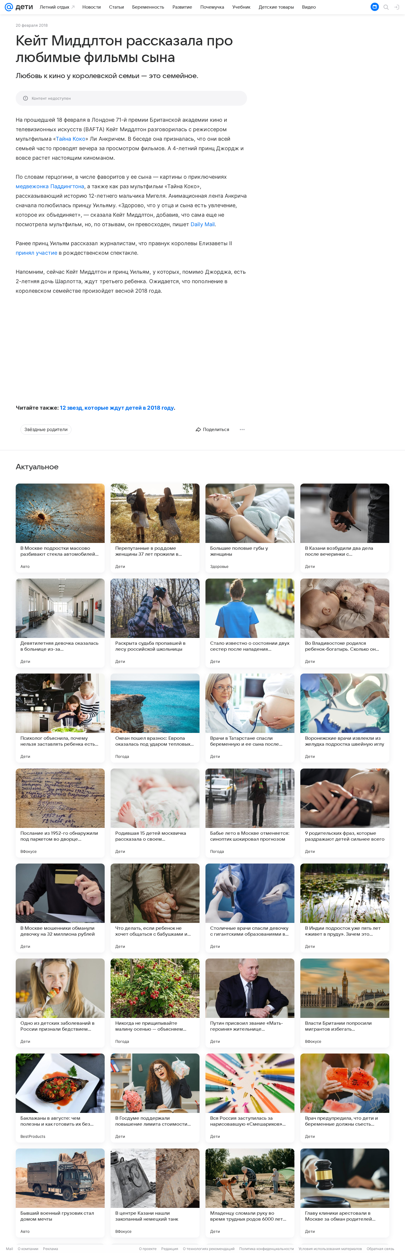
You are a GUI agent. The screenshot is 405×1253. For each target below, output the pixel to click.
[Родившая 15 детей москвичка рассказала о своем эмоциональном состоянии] (155, 813)
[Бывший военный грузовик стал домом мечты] (60, 1193)
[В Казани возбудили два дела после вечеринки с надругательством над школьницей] (344, 528)
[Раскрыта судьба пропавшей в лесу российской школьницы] (155, 623)
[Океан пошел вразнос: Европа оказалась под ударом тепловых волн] (155, 718)
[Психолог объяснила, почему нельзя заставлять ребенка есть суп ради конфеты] (60, 718)
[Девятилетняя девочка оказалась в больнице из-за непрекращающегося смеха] (60, 623)
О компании (28, 1248)
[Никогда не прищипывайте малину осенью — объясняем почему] (155, 1003)
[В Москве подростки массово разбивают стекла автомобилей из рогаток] (60, 528)
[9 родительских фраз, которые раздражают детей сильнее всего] (344, 813)
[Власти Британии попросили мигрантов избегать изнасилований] (344, 1003)
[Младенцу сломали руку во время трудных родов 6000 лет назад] (249, 1193)
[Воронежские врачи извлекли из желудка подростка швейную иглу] (344, 718)
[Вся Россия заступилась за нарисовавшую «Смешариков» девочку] (249, 1098)
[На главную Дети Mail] (23, 7)
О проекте (148, 1248)
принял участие (36, 253)
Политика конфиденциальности (266, 1248)
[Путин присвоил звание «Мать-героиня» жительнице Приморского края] (249, 1003)
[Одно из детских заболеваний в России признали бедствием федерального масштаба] (60, 1003)
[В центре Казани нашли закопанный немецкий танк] (155, 1193)
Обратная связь (380, 1248)
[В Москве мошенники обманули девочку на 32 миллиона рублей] (60, 908)
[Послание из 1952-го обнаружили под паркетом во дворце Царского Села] (60, 813)
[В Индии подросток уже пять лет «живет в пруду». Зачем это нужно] (344, 908)
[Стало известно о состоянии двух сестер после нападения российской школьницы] (249, 623)
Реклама (50, 1248)
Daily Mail (203, 224)
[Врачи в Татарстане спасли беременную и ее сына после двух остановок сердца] (249, 718)
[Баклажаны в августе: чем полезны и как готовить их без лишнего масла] (60, 1098)
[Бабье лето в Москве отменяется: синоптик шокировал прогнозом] (249, 813)
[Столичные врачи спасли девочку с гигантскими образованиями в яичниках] (249, 908)
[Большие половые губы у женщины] (249, 528)
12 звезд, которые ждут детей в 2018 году (117, 408)
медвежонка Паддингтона (50, 186)
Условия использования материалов (330, 1248)
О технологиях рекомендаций (209, 1248)
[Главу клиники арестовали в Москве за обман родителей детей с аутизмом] (344, 1193)
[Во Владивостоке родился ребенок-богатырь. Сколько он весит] (344, 623)
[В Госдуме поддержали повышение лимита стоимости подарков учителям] (155, 1098)
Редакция (169, 1248)
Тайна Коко (71, 139)
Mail (9, 1248)
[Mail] (9, 7)
